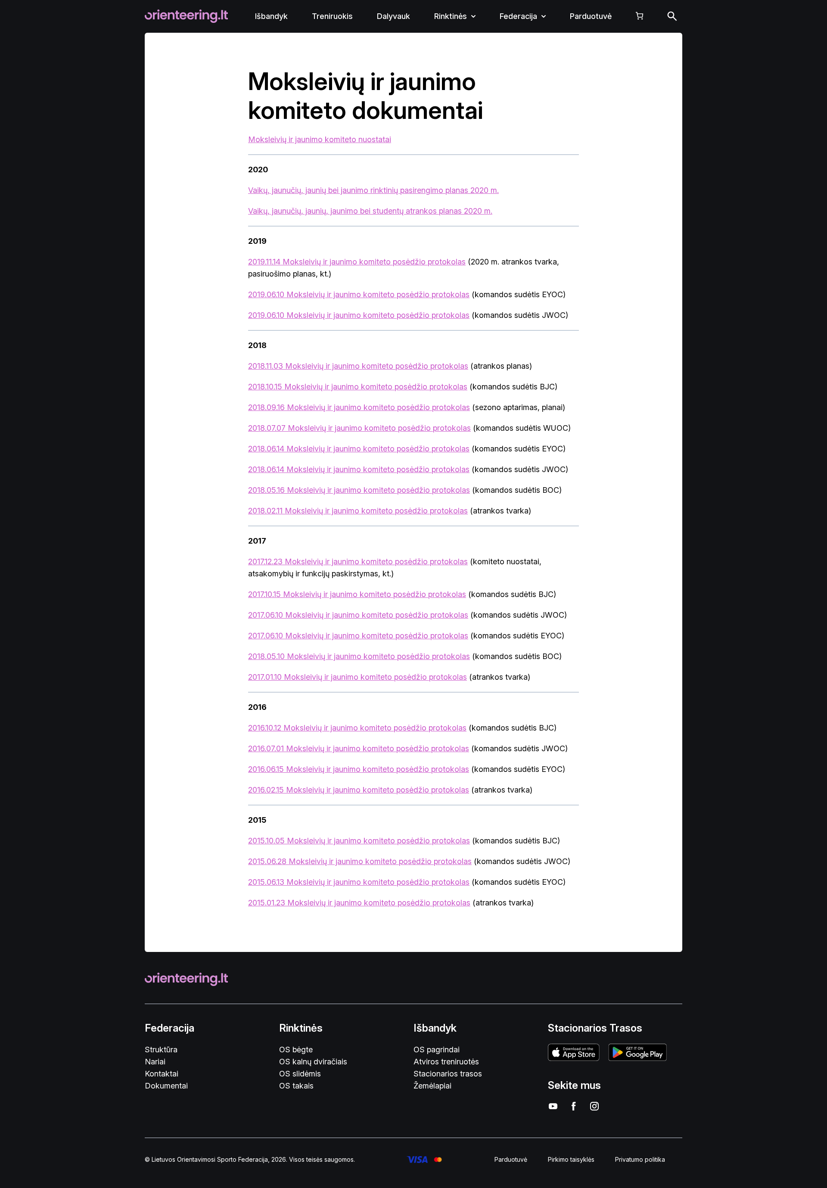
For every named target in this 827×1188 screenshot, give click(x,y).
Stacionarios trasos (448, 1073)
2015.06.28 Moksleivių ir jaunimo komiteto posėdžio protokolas (360, 861)
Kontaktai (161, 1073)
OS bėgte (296, 1049)
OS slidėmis (300, 1073)
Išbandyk (271, 16)
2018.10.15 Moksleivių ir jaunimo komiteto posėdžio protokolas (357, 386)
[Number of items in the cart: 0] (639, 16)
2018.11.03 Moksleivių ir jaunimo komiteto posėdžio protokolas (358, 365)
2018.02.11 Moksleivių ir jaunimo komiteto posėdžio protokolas (358, 510)
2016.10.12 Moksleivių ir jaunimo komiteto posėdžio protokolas (357, 727)
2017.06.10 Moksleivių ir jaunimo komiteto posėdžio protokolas (358, 614)
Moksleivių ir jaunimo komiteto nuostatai (319, 139)
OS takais (296, 1085)
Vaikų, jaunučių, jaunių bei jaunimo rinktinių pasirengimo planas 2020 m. (373, 190)
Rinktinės (450, 16)
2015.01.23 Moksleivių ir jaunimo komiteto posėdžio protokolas (359, 902)
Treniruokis (332, 16)
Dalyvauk (393, 16)
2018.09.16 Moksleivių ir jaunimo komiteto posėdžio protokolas (359, 407)
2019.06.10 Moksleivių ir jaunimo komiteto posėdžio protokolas (358, 294)
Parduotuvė (591, 16)
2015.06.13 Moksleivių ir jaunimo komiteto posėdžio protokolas (358, 881)
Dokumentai (166, 1085)
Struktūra (161, 1049)
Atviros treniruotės (446, 1061)
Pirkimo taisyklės (571, 1159)
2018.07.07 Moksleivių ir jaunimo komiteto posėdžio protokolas (359, 427)
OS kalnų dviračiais (313, 1061)
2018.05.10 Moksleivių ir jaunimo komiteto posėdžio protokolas (359, 656)
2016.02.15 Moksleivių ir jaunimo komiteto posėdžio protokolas (358, 789)
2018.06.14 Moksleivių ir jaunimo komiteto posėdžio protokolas (358, 448)
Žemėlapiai (432, 1085)
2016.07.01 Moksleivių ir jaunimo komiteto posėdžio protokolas (358, 748)
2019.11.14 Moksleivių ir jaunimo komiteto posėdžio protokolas (357, 261)
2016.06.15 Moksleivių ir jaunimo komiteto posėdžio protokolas (358, 769)
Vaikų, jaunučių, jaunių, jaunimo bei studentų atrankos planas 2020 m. (370, 210)
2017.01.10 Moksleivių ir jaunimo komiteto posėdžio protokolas (357, 676)
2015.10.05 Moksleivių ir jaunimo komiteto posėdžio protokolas (359, 840)
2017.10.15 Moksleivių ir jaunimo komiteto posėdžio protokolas (357, 594)
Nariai (155, 1061)
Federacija (518, 16)
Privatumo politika (640, 1159)
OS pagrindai (437, 1049)
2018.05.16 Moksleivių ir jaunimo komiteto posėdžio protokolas (359, 489)
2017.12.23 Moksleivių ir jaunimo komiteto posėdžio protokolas (358, 561)
